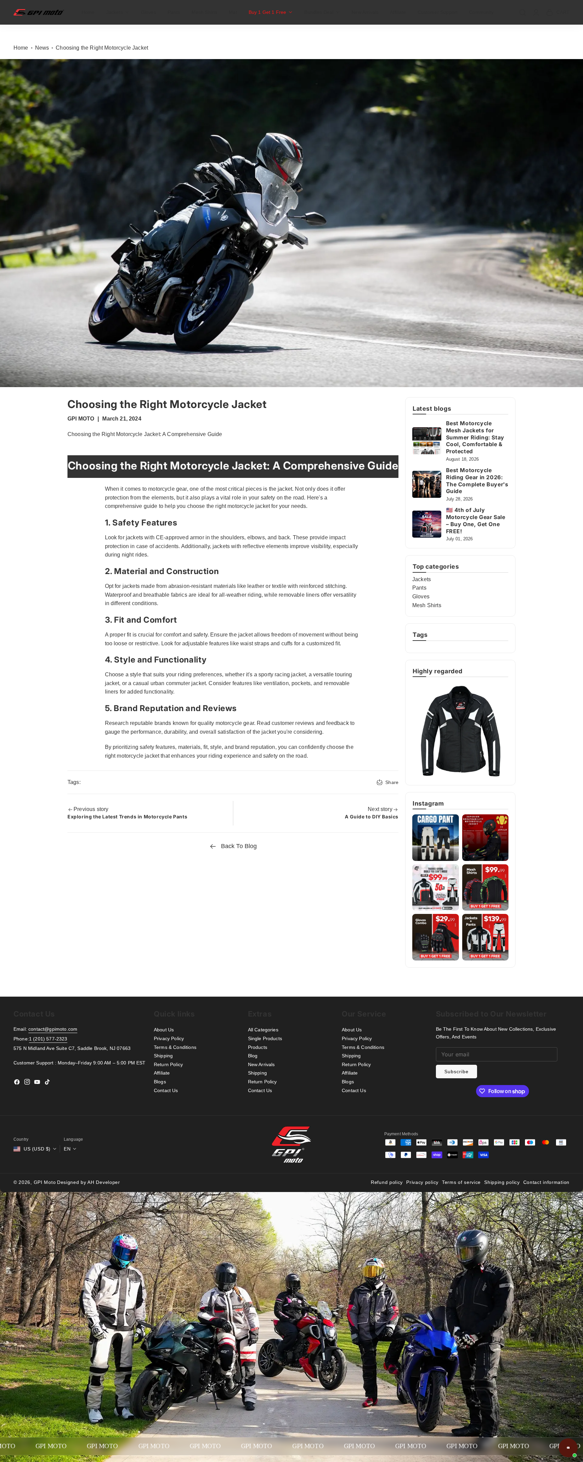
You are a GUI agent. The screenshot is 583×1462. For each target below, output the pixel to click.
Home (20, 48)
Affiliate (162, 1073)
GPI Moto (45, 1182)
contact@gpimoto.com (52, 1029)
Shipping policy (502, 1182)
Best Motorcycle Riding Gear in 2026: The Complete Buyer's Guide (477, 480)
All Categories (263, 1029)
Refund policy (387, 1182)
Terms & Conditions (175, 1047)
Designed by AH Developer (88, 1182)
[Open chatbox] (568, 1447)
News (42, 48)
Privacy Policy (169, 1038)
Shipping (163, 1055)
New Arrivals (261, 1064)
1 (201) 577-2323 (48, 1038)
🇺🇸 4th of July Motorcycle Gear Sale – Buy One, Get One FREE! (475, 520)
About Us (164, 1029)
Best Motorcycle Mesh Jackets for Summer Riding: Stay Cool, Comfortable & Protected (475, 437)
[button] (118, 12)
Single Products (265, 1038)
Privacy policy (422, 1182)
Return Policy (168, 1064)
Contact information (546, 1182)
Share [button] (391, 782)
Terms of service (461, 1182)
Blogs (160, 1081)
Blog (253, 1055)
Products (257, 1047)
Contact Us (166, 1090)
